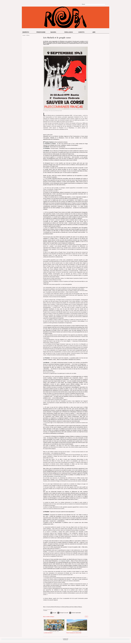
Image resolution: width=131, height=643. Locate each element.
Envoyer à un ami (63, 612)
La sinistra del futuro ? (48, 632)
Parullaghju (68, 32)
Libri (93, 32)
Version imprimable (76, 612)
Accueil (24, 35)
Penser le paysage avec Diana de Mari (73, 632)
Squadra (53, 32)
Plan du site (65, 639)
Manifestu (26, 32)
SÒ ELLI (27, 35)
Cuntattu (81, 32)
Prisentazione (40, 32)
